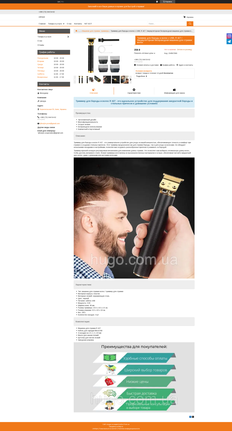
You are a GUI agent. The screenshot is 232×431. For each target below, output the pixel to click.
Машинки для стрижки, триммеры (95, 31)
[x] (193, 417)
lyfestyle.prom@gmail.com (50, 123)
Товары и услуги (55, 24)
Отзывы (40, 45)
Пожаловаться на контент (108, 429)
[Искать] (190, 23)
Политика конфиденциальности (129, 429)
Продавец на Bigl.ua (116, 426)
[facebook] (190, 417)
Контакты (78, 24)
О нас (69, 24)
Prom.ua (126, 424)
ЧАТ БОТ (88, 24)
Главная (42, 24)
